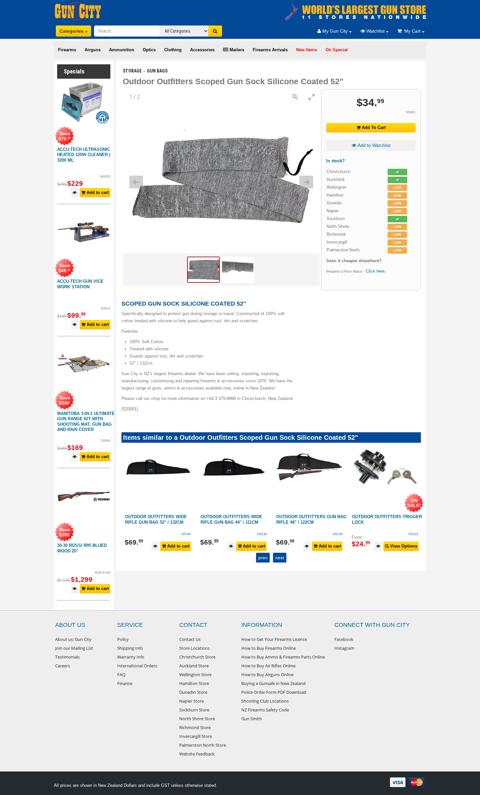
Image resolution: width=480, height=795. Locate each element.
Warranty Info (130, 657)
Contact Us (189, 639)
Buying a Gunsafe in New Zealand (273, 683)
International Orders (137, 666)
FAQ (121, 674)
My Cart (412, 31)
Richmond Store (195, 727)
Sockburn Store (194, 710)
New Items (306, 49)
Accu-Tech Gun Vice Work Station (80, 284)
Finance (124, 683)
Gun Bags (157, 70)
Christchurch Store (197, 657)
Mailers (236, 49)
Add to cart (97, 192)
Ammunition (121, 49)
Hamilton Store (194, 683)
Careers (62, 666)
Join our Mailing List (74, 648)
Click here (375, 271)
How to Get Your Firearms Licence (274, 639)
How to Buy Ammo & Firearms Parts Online (283, 657)
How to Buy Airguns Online (267, 674)
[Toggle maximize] (311, 96)
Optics (149, 49)
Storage (132, 70)
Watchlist (375, 31)
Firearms (67, 49)
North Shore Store (197, 719)
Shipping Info (130, 648)
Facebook (343, 639)
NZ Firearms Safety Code (265, 710)
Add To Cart (373, 127)
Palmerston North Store (202, 745)
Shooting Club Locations (265, 701)
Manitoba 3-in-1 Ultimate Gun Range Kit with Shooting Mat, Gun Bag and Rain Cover (86, 421)
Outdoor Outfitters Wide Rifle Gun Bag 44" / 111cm (155, 519)
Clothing (173, 49)
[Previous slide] (136, 182)
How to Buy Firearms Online (268, 648)
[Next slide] (306, 182)
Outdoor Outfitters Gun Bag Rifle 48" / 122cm (235, 519)
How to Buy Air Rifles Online (268, 666)
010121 (338, 534)
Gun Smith (251, 719)
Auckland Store (194, 666)
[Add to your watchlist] (74, 193)
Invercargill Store (195, 736)
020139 (262, 534)
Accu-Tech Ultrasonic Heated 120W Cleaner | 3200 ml (83, 155)
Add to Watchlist (373, 145)
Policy (123, 639)
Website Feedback (197, 754)
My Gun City (335, 31)
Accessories (202, 49)
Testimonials (67, 657)
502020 (413, 534)
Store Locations (194, 648)
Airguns (93, 49)
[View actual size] (295, 96)
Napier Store (191, 701)
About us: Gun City (73, 639)
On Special (337, 49)
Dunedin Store (193, 692)
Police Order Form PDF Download (273, 692)
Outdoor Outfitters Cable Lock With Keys (384, 519)
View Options (327, 546)
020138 (186, 534)
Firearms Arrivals (270, 49)
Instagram (344, 648)
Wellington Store (195, 674)
